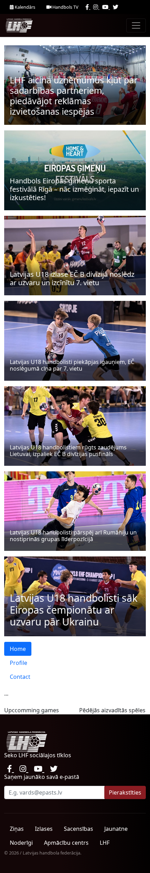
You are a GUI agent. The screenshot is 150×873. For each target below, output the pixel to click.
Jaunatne (116, 829)
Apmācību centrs (66, 843)
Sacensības (78, 829)
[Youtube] (106, 7)
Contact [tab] (20, 677)
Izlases (44, 829)
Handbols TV (64, 7)
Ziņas (17, 829)
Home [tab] (18, 649)
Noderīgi (21, 843)
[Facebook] (87, 7)
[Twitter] (115, 7)
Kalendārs (24, 7)
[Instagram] (96, 7)
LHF (105, 843)
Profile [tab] (18, 663)
